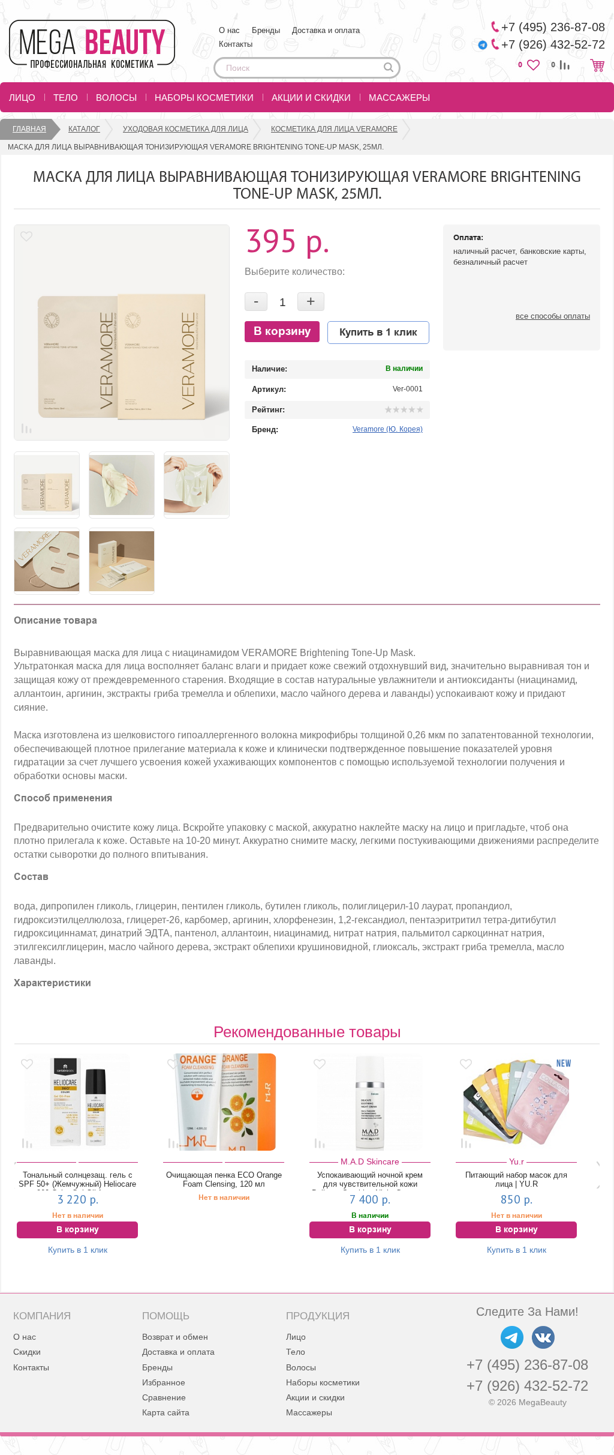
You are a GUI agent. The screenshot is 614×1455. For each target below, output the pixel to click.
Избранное (163, 1382)
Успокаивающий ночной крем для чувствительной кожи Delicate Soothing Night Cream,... (286, 1180)
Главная (29, 129)
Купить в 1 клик (378, 332)
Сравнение (164, 1397)
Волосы (116, 97)
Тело (65, 97)
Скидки (27, 1352)
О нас (229, 30)
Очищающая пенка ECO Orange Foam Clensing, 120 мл (139, 1179)
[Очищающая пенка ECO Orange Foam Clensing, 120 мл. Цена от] (139, 1102)
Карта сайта (165, 1412)
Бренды (266, 30)
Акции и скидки (311, 97)
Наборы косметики (204, 97)
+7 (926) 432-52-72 (527, 1386)
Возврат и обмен (175, 1337)
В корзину (282, 332)
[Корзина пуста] (597, 65)
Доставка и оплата (326, 30)
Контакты (235, 44)
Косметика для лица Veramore (334, 129)
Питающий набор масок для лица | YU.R (432, 1179)
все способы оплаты (553, 316)
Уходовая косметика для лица (185, 129)
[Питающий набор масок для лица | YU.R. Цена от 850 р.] (432, 1102)
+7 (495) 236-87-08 (527, 1365)
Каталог (84, 129)
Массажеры (399, 97)
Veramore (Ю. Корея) (388, 429)
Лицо (22, 97)
